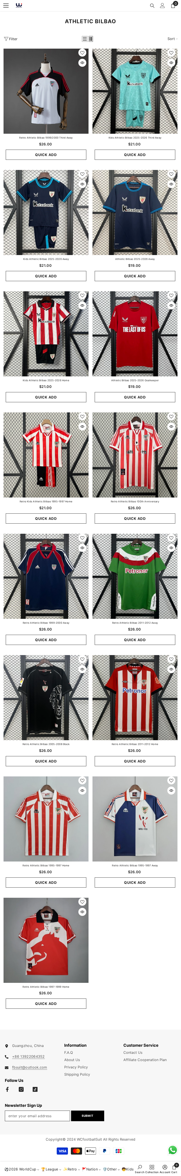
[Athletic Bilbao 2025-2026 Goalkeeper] (134, 333)
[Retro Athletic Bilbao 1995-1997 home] (46, 819)
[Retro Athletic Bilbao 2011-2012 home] (134, 697)
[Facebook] (7, 1089)
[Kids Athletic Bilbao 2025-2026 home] (46, 333)
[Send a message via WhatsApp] (173, 1150)
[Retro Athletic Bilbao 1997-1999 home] (46, 940)
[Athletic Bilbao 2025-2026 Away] (134, 212)
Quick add (46, 154)
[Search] (152, 5)
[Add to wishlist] (82, 53)
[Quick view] (82, 63)
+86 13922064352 (28, 1056)
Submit (88, 1115)
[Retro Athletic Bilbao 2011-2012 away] (134, 576)
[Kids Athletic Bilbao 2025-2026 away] (46, 212)
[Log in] (162, 5)
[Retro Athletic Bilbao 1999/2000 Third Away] (46, 91)
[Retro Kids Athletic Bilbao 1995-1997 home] (46, 454)
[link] (139, 1169)
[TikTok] (35, 1089)
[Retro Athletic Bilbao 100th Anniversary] (134, 454)
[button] (85, 39)
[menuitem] (22, 1169)
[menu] (6, 5)
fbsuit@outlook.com (29, 1067)
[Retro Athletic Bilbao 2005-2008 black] (46, 697)
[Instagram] (21, 1089)
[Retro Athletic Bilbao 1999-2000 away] (46, 576)
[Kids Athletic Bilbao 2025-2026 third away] (134, 91)
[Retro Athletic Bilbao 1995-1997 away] (134, 819)
